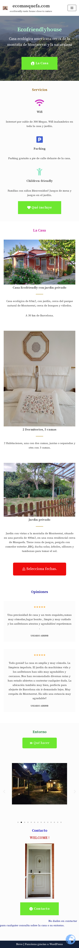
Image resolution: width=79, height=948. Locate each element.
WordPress (56, 944)
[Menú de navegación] (72, 8)
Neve (19, 944)
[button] (4, 791)
